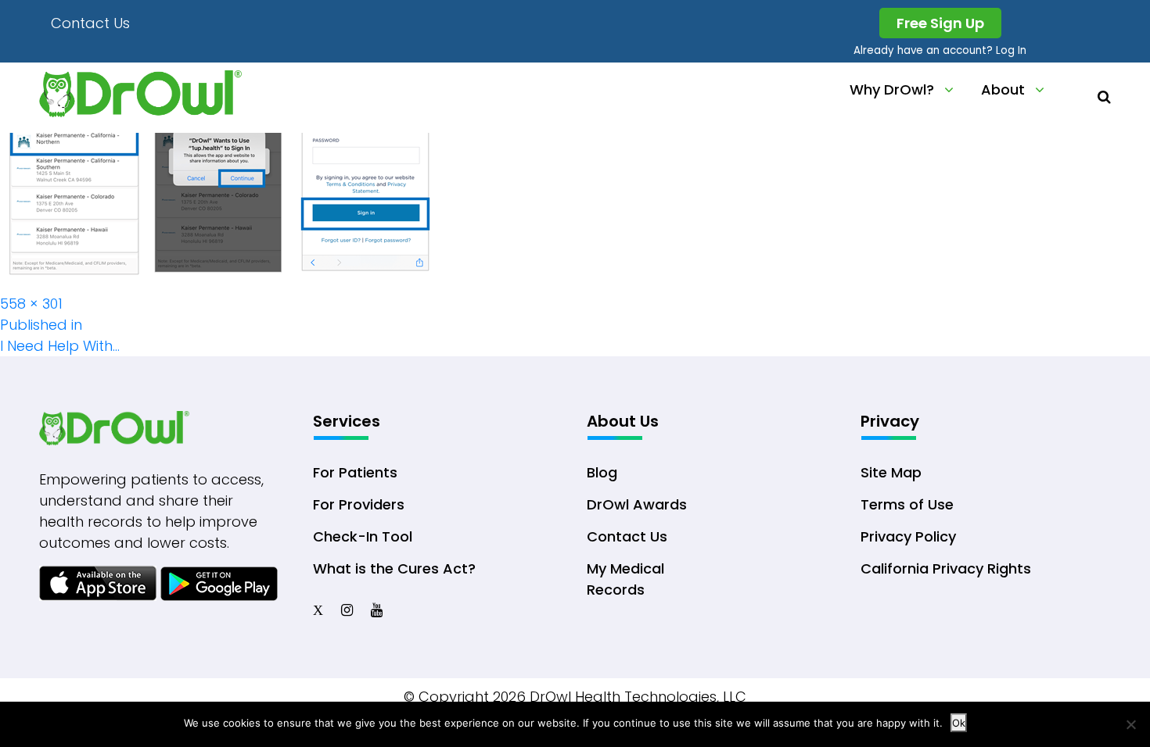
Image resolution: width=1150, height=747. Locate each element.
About (1003, 89)
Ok (958, 723)
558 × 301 (31, 303)
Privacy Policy (908, 536)
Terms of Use (907, 504)
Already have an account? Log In (940, 50)
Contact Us (90, 23)
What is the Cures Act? (394, 568)
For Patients (355, 472)
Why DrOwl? (892, 89)
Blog (602, 472)
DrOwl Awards (637, 504)
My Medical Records (625, 579)
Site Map (891, 472)
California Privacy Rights (946, 568)
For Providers (358, 504)
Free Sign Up (940, 23)
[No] (1130, 724)
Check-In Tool (362, 536)
